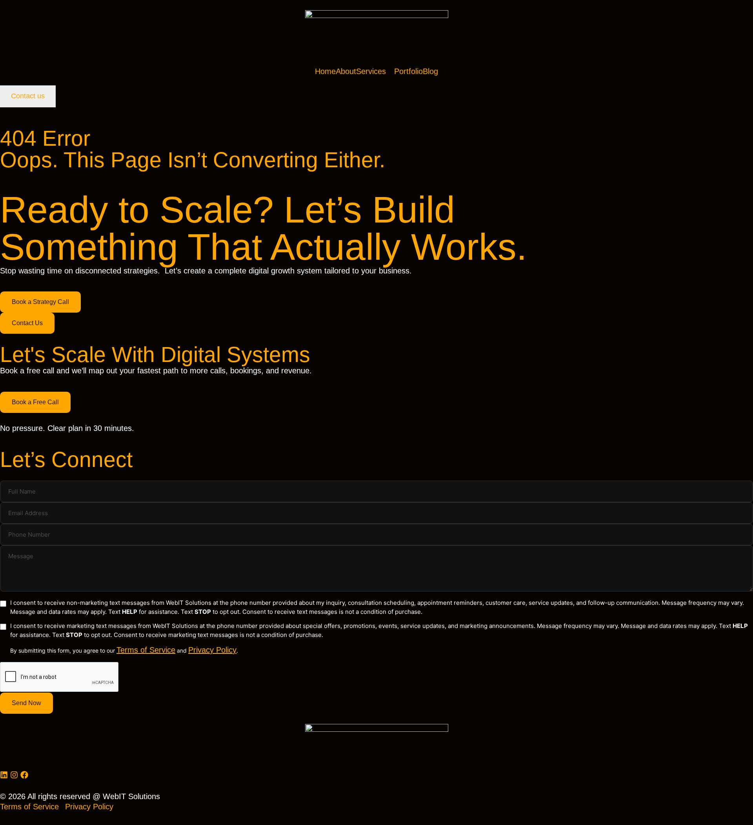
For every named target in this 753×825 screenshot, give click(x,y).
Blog (430, 71)
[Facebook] (24, 775)
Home (325, 71)
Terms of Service (145, 650)
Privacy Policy (212, 650)
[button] (375, 71)
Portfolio (408, 71)
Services (371, 71)
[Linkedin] (4, 775)
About (346, 71)
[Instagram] (14, 775)
